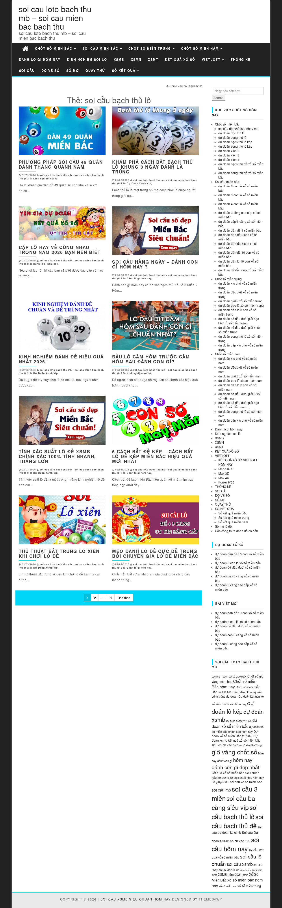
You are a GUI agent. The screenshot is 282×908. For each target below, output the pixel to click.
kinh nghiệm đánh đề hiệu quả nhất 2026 (61, 359)
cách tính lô (225, 692)
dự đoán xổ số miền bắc (234, 723)
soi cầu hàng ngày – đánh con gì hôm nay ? (155, 264)
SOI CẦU (27, 70)
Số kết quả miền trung (233, 517)
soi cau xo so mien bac (246, 781)
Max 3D (223, 473)
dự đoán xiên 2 (228, 150)
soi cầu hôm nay (235, 844)
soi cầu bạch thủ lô (235, 812)
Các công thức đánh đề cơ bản (236, 531)
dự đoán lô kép (233, 707)
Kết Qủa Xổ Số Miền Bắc (230, 777)
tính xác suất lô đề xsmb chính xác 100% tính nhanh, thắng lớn (57, 456)
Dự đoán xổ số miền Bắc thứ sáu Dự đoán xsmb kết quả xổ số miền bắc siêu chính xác (236, 738)
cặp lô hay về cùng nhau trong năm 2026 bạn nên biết (60, 249)
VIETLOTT (212, 59)
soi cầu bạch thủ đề (237, 821)
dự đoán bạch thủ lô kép (235, 142)
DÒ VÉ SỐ (50, 70)
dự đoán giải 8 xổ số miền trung (240, 301)
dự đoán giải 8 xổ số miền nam (240, 376)
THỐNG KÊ (240, 59)
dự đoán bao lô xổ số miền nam (240, 380)
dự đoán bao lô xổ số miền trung (241, 305)
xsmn (245, 874)
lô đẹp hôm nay (254, 777)
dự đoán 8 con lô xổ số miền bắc (238, 563)
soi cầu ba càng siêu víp (233, 803)
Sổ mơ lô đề (223, 526)
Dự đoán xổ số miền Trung (247, 745)
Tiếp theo (123, 598)
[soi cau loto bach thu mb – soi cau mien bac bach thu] (25, 48)
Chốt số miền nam (200, 48)
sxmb (214, 874)
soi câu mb (221, 790)
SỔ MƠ (72, 70)
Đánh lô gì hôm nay (39, 59)
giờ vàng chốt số (234, 751)
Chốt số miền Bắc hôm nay (234, 683)
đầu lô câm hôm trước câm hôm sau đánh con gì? (151, 359)
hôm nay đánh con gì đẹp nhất (235, 763)
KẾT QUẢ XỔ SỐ (180, 59)
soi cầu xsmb (240, 864)
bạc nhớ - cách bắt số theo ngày (229, 676)
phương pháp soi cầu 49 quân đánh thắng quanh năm (61, 164)
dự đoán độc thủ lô (231, 133)
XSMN (136, 59)
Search (218, 97)
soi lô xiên (225, 870)
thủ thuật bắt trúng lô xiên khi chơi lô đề (59, 553)
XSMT (153, 59)
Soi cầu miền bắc (101, 48)
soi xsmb (257, 870)
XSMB (119, 59)
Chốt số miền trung (150, 48)
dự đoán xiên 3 (228, 155)
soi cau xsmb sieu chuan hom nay (135, 899)
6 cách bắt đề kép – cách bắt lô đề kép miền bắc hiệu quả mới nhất (152, 456)
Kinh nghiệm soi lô (87, 59)
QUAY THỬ (95, 70)
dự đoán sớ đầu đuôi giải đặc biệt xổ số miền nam (238, 404)
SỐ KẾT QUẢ (124, 70)
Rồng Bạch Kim (220, 782)
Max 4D (223, 478)
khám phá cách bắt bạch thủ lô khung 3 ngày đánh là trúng (152, 167)
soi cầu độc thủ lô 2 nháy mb (238, 128)
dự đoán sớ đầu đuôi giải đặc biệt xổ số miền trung (238, 320)
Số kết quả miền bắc (232, 513)
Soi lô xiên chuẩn (242, 870)
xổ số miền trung (249, 885)
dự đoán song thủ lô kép (235, 146)
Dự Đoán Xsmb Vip (139, 183)
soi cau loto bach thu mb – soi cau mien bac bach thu (55, 17)
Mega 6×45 (226, 469)
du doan (231, 696)
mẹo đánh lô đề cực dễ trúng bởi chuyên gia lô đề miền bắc (155, 553)
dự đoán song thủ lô (232, 137)
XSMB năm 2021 (230, 874)
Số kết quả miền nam (233, 522)
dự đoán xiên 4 (228, 159)
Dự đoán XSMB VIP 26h (239, 720)
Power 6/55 (226, 482)
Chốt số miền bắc (54, 48)
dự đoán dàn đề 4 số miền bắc (239, 230)
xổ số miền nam (228, 886)
